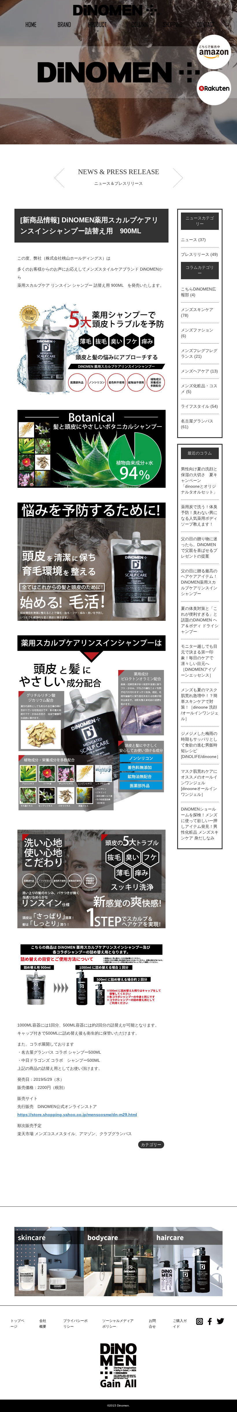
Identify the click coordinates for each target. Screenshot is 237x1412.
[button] (97, 24)
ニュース (189, 239)
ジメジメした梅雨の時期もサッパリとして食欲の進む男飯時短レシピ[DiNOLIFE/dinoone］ (201, 745)
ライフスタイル (195, 406)
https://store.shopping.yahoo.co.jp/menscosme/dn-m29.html (77, 1114)
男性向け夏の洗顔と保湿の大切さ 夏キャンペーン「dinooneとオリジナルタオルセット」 (199, 480)
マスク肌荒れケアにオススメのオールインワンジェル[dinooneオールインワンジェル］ (199, 783)
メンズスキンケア (197, 309)
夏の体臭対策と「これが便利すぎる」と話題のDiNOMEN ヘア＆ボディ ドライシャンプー (200, 620)
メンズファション (197, 330)
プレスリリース (195, 254)
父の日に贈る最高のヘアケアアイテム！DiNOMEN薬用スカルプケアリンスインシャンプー (199, 582)
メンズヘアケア (195, 371)
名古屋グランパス (197, 421)
